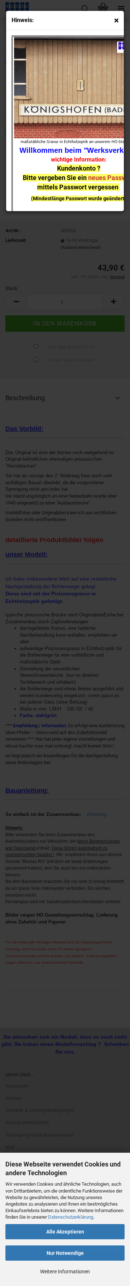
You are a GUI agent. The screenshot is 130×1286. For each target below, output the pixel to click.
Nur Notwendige (65, 1253)
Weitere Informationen (65, 1271)
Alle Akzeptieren (65, 1232)
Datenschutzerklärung (70, 1217)
